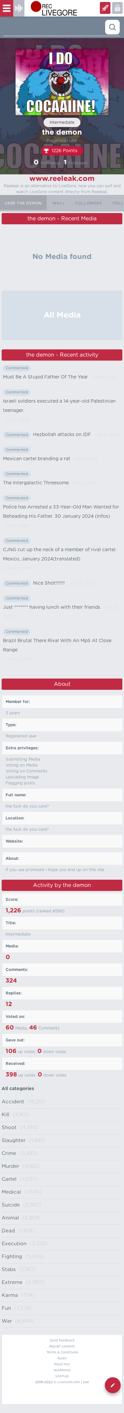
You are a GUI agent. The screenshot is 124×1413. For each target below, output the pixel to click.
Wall (59, 203)
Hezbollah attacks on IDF (62, 434)
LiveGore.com (68, 1382)
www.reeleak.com (62, 178)
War (7, 1321)
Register (117, 8)
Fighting (12, 1256)
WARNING (62, 1370)
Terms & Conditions (62, 1352)
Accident (13, 1101)
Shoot (9, 1127)
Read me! (62, 1364)
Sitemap (62, 1376)
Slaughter (13, 1140)
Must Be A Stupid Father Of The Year (45, 377)
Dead (8, 1230)
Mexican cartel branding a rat (36, 459)
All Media (62, 315)
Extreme (12, 1282)
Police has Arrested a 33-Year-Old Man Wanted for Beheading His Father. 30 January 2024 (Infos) (61, 512)
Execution (14, 1243)
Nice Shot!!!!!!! (49, 583)
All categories (18, 1088)
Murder (10, 1166)
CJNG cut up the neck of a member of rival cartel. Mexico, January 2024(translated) (59, 554)
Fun (6, 1308)
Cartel (9, 1179)
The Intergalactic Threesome (36, 483)
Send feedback (62, 1340)
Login (105, 8)
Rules (62, 1358)
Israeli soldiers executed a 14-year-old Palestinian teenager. (59, 406)
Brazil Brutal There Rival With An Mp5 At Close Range (57, 645)
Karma (10, 1295)
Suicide (11, 1205)
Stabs (9, 1269)
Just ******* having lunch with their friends (51, 607)
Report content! (62, 1346)
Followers (88, 203)
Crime (9, 1153)
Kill (5, 1114)
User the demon (23, 203)
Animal (10, 1217)
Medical (11, 1192)
